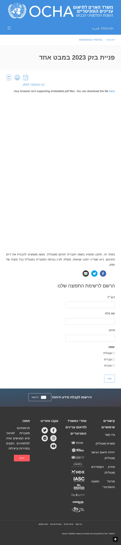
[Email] (86, 273)
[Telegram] (45, 438)
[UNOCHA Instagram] (53, 438)
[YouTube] (53, 446)
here (112, 91)
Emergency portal (91, 39)
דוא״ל (111, 297)
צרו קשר (110, 434)
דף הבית (111, 39)
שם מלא (110, 313)
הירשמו (35, 397)
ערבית (108, 365)
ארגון (112, 330)
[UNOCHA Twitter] (45, 430)
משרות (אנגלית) (105, 443)
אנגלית (107, 353)
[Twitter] (94, 273)
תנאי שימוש (43, 524)
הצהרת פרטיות (56, 524)
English (107, 28)
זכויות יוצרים (68, 524)
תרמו (21, 458)
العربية (95, 28)
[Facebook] (103, 273)
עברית (108, 359)
